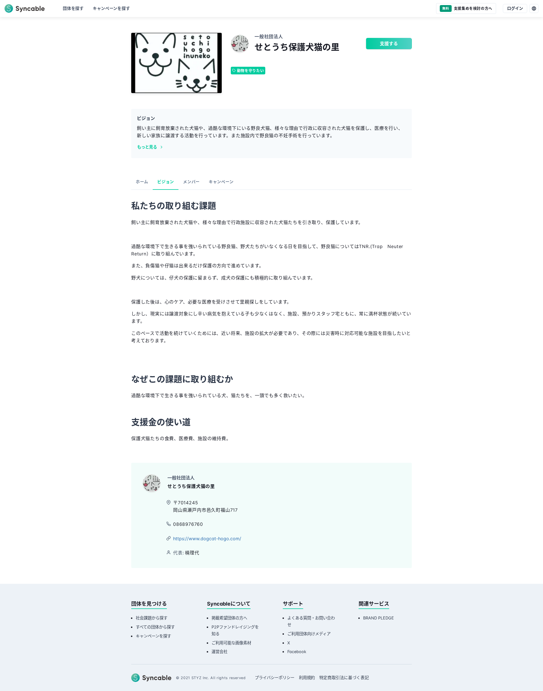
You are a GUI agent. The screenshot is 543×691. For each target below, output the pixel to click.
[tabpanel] (271, 323)
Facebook (296, 651)
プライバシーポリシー (274, 677)
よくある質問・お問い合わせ (311, 621)
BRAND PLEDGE (378, 617)
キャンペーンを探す (153, 636)
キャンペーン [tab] (221, 181)
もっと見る (147, 147)
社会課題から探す (151, 617)
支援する (389, 43)
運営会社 (219, 651)
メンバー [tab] (191, 181)
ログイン (515, 8)
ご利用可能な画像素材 (231, 642)
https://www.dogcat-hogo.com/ (207, 538)
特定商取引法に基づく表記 (344, 677)
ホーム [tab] (142, 181)
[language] (533, 8)
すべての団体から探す (155, 627)
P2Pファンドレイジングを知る (235, 630)
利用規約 (307, 677)
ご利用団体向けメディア (309, 633)
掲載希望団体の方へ (229, 617)
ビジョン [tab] (165, 181)
